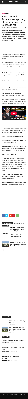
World (3, 13)
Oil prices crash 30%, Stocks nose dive (13, 340)
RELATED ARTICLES (7, 223)
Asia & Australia (5, 225)
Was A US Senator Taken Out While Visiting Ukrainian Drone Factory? (18, 244)
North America (5, 233)
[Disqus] (14, 272)
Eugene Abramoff (6, 318)
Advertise (16, 394)
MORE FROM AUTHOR (19, 223)
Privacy (11, 394)
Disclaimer (5, 394)
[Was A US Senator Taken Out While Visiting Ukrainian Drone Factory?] (5, 244)
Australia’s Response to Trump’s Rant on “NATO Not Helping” (17, 229)
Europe (6, 13)
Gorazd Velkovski (5, 351)
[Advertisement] (14, 7)
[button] (26, 2)
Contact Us (22, 394)
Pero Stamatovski (6, 360)
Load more (13, 364)
